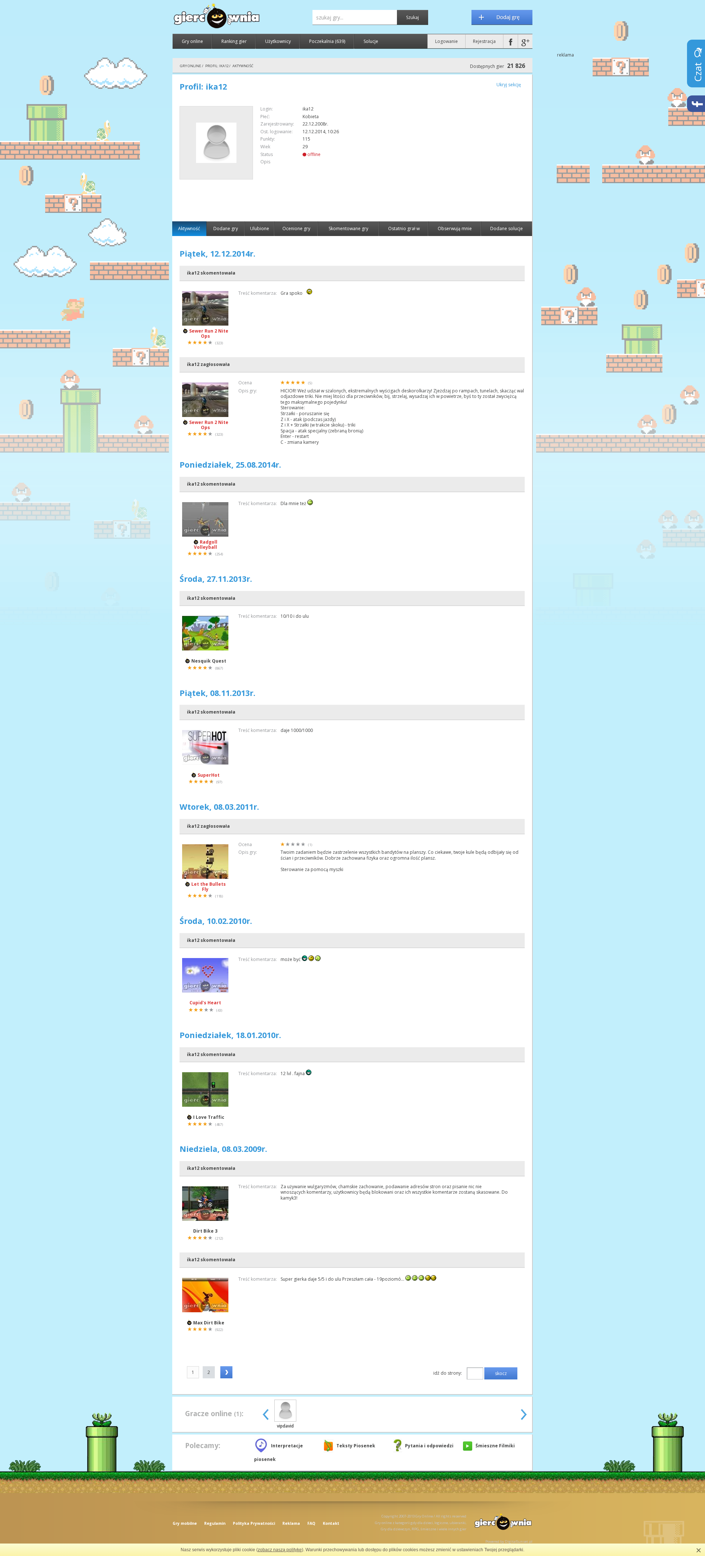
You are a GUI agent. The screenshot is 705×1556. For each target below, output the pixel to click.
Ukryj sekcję (508, 84)
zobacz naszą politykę (280, 1549)
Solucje (371, 41)
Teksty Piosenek (355, 1446)
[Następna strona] (226, 1372)
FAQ (311, 1523)
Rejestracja (484, 41)
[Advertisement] (463, 157)
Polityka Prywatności (254, 1523)
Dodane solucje (506, 228)
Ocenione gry (296, 228)
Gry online (192, 41)
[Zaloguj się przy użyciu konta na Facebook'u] (510, 41)
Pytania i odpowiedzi (429, 1446)
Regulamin (214, 1523)
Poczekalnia (327, 41)
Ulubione (259, 228)
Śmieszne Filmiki (495, 1446)
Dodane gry (225, 228)
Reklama (291, 1523)
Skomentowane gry (348, 228)
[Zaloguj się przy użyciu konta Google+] (525, 41)
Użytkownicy (278, 41)
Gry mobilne (185, 1523)
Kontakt (331, 1523)
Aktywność (189, 228)
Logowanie (446, 41)
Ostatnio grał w (404, 228)
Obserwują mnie (455, 228)
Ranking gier (234, 41)
